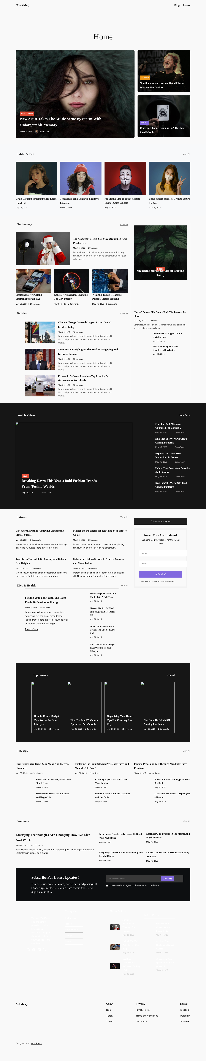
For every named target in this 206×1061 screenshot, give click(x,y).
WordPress (36, 1043)
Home (186, 5)
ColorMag (22, 5)
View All (186, 154)
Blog (177, 5)
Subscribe (167, 878)
